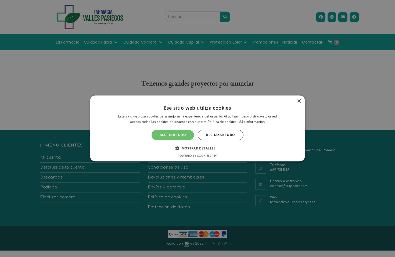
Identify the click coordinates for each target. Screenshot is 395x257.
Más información (251, 122)
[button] (197, 148)
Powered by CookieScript (198, 156)
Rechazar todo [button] (220, 135)
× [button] (299, 101)
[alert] (197, 128)
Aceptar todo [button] (173, 135)
